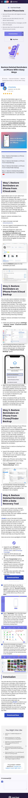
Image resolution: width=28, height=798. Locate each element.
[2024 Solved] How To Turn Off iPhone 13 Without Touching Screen (14, 753)
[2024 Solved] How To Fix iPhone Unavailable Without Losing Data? (13, 738)
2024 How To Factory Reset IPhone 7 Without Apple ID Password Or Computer (13, 743)
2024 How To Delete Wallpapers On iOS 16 (13, 734)
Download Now (13, 34)
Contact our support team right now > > (14, 767)
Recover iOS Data (14, 78)
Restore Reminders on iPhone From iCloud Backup (13, 162)
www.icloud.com (8, 223)
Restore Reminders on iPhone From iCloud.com (13, 157)
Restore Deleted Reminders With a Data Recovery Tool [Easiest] (13, 172)
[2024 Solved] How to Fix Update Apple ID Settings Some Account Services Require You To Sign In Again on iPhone (14, 758)
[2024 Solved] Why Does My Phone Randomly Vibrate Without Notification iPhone (14, 748)
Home (5, 78)
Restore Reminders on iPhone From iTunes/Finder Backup (13, 167)
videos (10, 550)
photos (6, 550)
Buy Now (15, 39)
